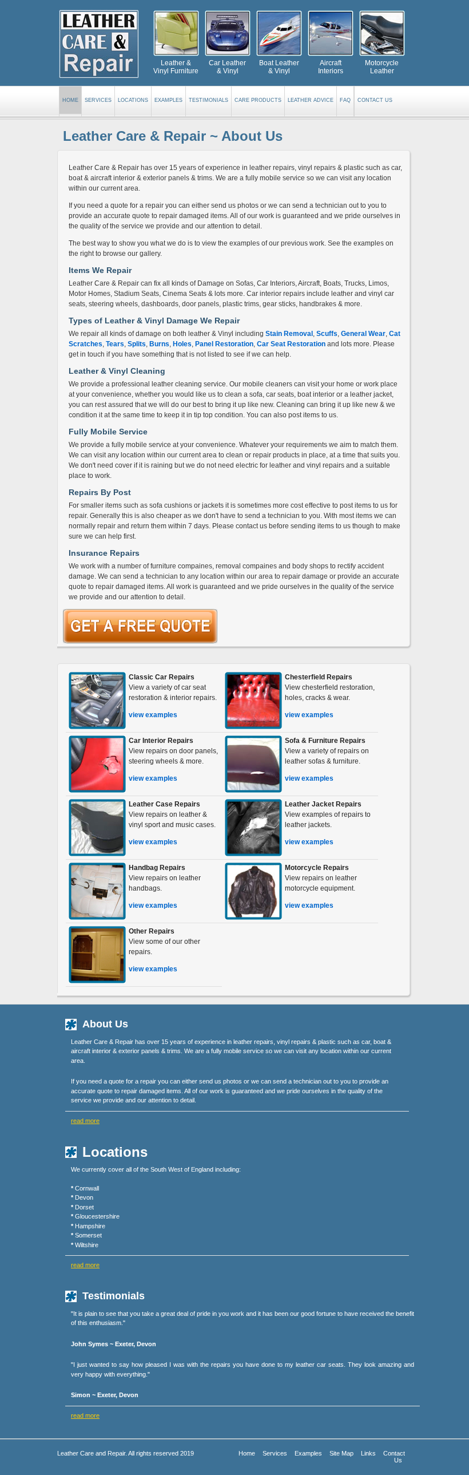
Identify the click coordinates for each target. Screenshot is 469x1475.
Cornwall (87, 1188)
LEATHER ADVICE (310, 100)
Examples (308, 1453)
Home (70, 100)
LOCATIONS (133, 100)
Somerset (88, 1235)
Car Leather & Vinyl (227, 67)
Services (275, 1453)
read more (85, 1120)
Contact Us (374, 100)
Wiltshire (86, 1244)
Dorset (84, 1207)
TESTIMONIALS (208, 100)
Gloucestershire (97, 1216)
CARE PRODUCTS (257, 100)
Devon (84, 1197)
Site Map (341, 1453)
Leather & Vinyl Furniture (175, 67)
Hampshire (90, 1226)
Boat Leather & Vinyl (279, 67)
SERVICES (98, 100)
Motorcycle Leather (382, 67)
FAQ (345, 100)
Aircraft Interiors (330, 67)
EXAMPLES (168, 100)
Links (368, 1453)
